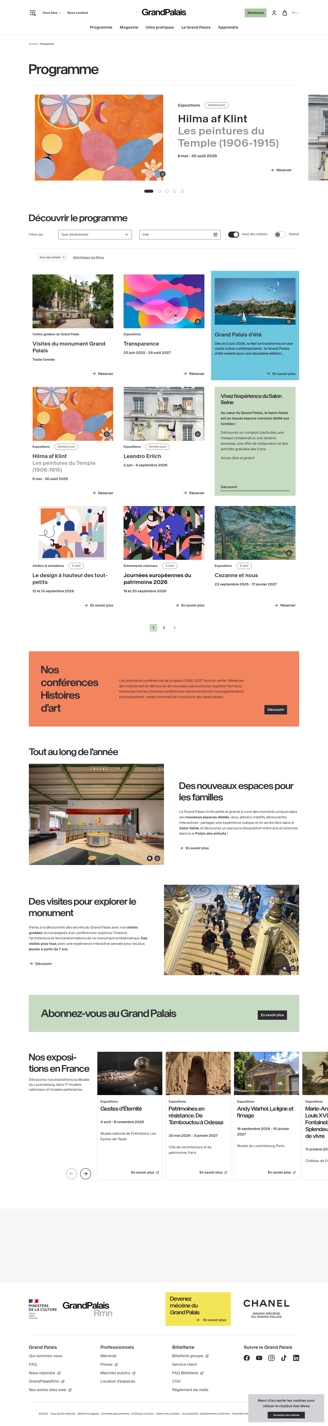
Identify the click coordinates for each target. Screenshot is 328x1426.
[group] (95, 234)
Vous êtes (50, 12)
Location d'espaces (117, 1381)
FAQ (33, 1364)
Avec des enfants (254, 234)
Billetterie (256, 13)
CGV (176, 1381)
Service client (184, 1364)
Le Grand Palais (196, 27)
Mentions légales (88, 1413)
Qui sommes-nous (45, 1356)
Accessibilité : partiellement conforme (206, 1413)
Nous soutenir (77, 12)
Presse (106, 1364)
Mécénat (108, 1356)
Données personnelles (115, 1413)
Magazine (129, 27)
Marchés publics (115, 1373)
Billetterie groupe (187, 1356)
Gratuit (294, 234)
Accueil (33, 44)
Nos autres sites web (47, 1390)
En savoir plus (197, 848)
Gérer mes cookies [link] (168, 1413)
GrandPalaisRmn (44, 1381)
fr (293, 12)
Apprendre (228, 27)
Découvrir (229, 487)
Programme (101, 27)
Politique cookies (143, 1413)
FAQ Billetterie (185, 1373)
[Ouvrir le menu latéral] (32, 13)
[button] (274, 13)
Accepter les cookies (286, 1415)
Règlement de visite (190, 1390)
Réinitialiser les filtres (88, 257)
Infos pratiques (160, 27)
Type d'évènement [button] (74, 234)
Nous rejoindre (42, 1373)
